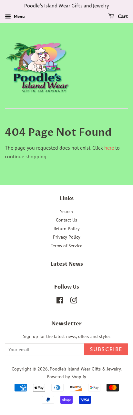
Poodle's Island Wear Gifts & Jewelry (85, 369)
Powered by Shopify (66, 377)
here (109, 147)
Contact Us (66, 220)
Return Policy (67, 229)
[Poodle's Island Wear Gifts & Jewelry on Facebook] (60, 301)
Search (66, 211)
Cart (122, 17)
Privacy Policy (66, 237)
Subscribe (106, 349)
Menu (19, 16)
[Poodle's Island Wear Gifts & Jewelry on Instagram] (73, 301)
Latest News (66, 264)
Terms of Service (66, 246)
